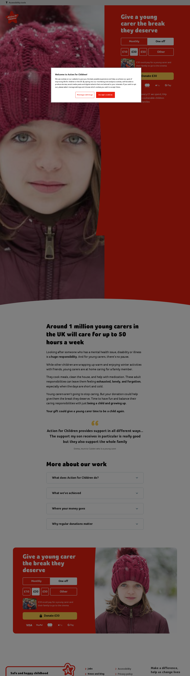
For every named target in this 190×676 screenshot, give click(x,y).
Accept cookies (105, 95)
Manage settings (85, 95)
